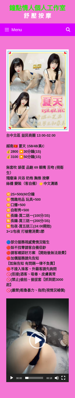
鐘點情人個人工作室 (37, 7)
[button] (37, 340)
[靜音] (57, 378)
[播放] (12, 378)
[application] (37, 340)
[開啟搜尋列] (68, 29)
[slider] (34, 378)
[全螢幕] (63, 378)
